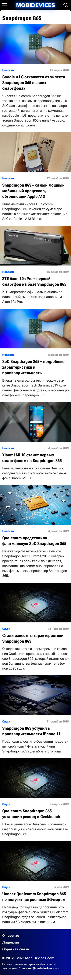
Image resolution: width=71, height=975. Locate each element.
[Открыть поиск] (66, 5)
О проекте (10, 936)
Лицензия (10, 942)
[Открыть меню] (4, 5)
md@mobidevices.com (43, 968)
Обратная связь (15, 949)
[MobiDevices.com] (35, 5)
